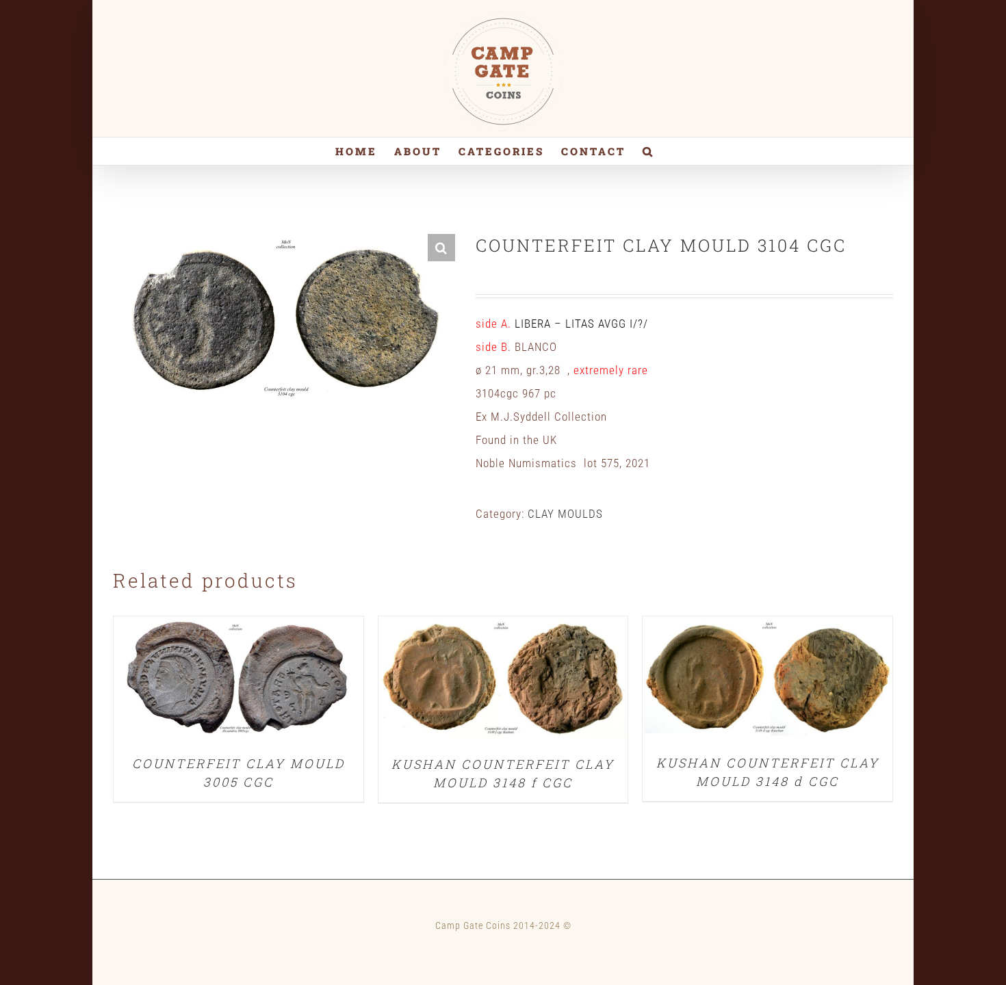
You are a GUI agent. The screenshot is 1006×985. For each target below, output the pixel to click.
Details (238, 682)
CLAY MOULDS (565, 514)
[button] (648, 151)
